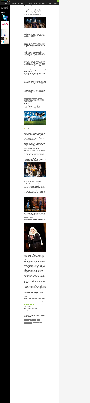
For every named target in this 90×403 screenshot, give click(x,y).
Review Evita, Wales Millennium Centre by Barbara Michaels (33, 11)
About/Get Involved (48, 3)
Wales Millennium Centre (27, 101)
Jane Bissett (33, 108)
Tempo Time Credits (55, 3)
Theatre (6, 3)
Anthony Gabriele (34, 98)
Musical (25, 7)
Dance (19, 3)
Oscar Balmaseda (41, 100)
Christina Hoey (30, 99)
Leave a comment (39, 14)
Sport (25, 3)
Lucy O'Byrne (31, 100)
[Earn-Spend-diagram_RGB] (5, 17)
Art (34, 3)
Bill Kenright (40, 98)
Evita (38, 99)
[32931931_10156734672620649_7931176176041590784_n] (5, 32)
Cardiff (25, 99)
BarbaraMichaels (33, 14)
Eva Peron (34, 99)
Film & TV (22, 3)
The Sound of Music (29, 304)
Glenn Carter (42, 99)
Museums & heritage (14, 3)
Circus (37, 3)
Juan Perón (26, 100)
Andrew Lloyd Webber (27, 98)
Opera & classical (30, 3)
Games (40, 3)
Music (9, 3)
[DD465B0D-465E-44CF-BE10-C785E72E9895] (5, 40)
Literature (43, 3)
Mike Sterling (36, 100)
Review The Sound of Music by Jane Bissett (32, 106)
